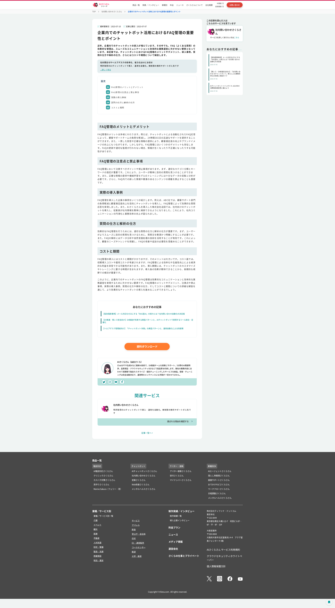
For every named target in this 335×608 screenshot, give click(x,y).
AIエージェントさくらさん (219, 471)
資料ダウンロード (147, 346)
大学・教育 (137, 556)
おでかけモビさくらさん (219, 484)
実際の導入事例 (118, 97)
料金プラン (174, 527)
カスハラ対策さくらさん (104, 480)
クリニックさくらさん (103, 475)
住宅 (134, 538)
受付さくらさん (177, 475)
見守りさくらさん (101, 484)
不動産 (96, 538)
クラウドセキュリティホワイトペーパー (224, 558)
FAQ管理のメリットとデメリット (127, 87)
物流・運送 (98, 560)
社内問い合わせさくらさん (112, 11)
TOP (94, 11)
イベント (97, 524)
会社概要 (209, 5)
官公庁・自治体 (139, 534)
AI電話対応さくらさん (103, 471)
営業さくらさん (139, 480)
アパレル (136, 525)
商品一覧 (136, 5)
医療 (95, 533)
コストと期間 (117, 108)
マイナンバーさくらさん (180, 480)
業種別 (164, 5)
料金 (172, 5)
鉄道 (134, 551)
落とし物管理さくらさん (219, 475)
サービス (136, 520)
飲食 (134, 529)
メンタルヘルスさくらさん (143, 489)
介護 (95, 520)
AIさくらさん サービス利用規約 (223, 549)
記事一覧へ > (147, 432)
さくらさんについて (194, 5)
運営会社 (173, 548)
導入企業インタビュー (179, 520)
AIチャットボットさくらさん (144, 471)
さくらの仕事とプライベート (184, 555)
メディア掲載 (176, 541)
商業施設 (97, 556)
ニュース (180, 5)
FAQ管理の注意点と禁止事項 (125, 92)
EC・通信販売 (138, 542)
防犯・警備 (98, 547)
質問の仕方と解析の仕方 (123, 103)
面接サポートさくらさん (219, 480)
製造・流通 (98, 551)
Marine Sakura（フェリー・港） (108, 489)
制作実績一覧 (176, 515)
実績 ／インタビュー (150, 5)
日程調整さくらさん (217, 493)
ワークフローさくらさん (219, 489)
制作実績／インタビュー (181, 511)
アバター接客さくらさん (180, 471)
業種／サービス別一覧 (103, 515)
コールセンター (139, 547)
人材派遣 (97, 542)
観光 (95, 529)
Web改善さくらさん (140, 484)
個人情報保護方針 (216, 566)
